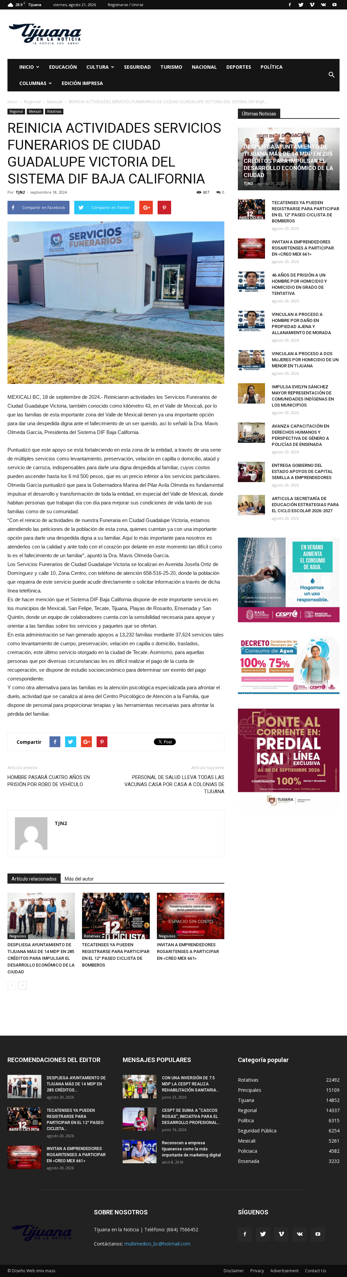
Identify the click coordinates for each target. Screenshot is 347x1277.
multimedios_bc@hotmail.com (157, 1243)
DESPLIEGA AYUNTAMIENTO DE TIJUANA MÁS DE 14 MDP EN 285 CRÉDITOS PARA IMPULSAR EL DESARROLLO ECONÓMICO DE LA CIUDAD (41, 958)
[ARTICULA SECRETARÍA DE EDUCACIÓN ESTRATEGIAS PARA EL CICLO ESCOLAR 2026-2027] (251, 505)
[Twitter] (301, 4)
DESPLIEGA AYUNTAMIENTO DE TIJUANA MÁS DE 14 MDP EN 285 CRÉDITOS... (76, 1084)
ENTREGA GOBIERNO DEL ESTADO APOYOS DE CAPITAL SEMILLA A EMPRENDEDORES (302, 471)
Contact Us (315, 1271)
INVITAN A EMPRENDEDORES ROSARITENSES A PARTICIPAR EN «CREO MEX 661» (188, 951)
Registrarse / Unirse (125, 4)
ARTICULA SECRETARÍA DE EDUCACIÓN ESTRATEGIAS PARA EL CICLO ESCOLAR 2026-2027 (305, 504)
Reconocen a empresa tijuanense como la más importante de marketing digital (191, 1149)
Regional (16, 111)
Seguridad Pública (257, 1130)
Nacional (204, 67)
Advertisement (284, 1271)
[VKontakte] (323, 4)
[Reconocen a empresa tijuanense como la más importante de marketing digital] (140, 1151)
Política (272, 67)
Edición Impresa (82, 83)
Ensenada (248, 1161)
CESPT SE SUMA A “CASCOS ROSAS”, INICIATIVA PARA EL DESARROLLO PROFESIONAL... (191, 1116)
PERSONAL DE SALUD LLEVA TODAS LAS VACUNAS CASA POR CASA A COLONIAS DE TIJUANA (174, 784)
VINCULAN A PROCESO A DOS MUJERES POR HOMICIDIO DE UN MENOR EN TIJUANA (305, 359)
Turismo (171, 67)
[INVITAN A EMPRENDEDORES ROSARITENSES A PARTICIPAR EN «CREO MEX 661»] (190, 916)
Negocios (17, 936)
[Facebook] (290, 4)
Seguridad (137, 67)
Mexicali (35, 111)
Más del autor (79, 879)
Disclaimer (234, 1271)
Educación (63, 67)
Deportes (238, 67)
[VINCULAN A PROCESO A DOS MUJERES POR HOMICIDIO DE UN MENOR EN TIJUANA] (251, 360)
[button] (331, 75)
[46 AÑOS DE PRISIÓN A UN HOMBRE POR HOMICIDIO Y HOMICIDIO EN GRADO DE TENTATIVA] (251, 282)
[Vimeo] (312, 4)
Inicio (26, 67)
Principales (249, 1090)
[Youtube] (334, 4)
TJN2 (20, 192)
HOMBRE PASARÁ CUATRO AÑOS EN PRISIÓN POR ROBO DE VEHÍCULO (48, 780)
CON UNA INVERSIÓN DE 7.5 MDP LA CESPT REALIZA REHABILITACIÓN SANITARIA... (190, 1084)
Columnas (32, 83)
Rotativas (54, 111)
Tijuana (246, 1100)
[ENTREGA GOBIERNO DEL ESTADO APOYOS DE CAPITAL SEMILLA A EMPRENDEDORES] (251, 472)
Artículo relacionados (34, 879)
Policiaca (247, 1151)
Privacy (257, 1271)
